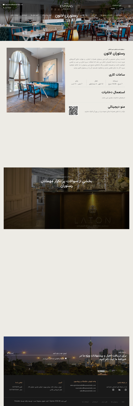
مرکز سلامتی (84, 15)
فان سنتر (94, 15)
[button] (9, 80)
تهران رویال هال (47, 15)
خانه (123, 402)
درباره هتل (119, 15)
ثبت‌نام (11, 353)
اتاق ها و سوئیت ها (106, 15)
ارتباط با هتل (14, 15)
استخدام (24, 15)
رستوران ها (73, 15)
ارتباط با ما (85, 402)
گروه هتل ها (34, 15)
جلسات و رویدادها (60, 15)
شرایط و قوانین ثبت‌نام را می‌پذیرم (53, 358)
